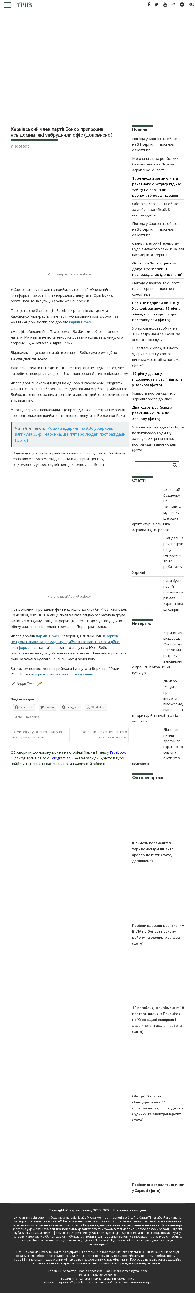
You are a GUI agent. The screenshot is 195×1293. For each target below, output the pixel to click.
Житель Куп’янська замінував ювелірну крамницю (38, 734)
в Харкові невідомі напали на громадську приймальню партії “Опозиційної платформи (65, 642)
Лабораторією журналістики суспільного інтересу (69, 1256)
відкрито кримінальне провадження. (62, 674)
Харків (34, 717)
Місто (18, 717)
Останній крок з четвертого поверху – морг (104, 734)
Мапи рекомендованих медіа (130, 1282)
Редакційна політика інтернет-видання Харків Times (97, 1279)
